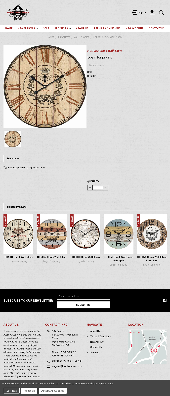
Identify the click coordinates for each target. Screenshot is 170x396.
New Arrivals (27, 28)
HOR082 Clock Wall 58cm (107, 37)
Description (13, 158)
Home (8, 28)
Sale (46, 28)
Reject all (29, 391)
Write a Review (97, 65)
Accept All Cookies (52, 391)
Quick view (18, 249)
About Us (82, 28)
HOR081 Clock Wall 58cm (18, 257)
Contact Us (157, 28)
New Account (135, 28)
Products (61, 28)
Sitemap (94, 352)
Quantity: (93, 181)
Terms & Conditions (107, 28)
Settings (11, 391)
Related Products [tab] (17, 207)
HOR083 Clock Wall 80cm (85, 257)
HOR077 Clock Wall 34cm (52, 257)
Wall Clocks (81, 37)
